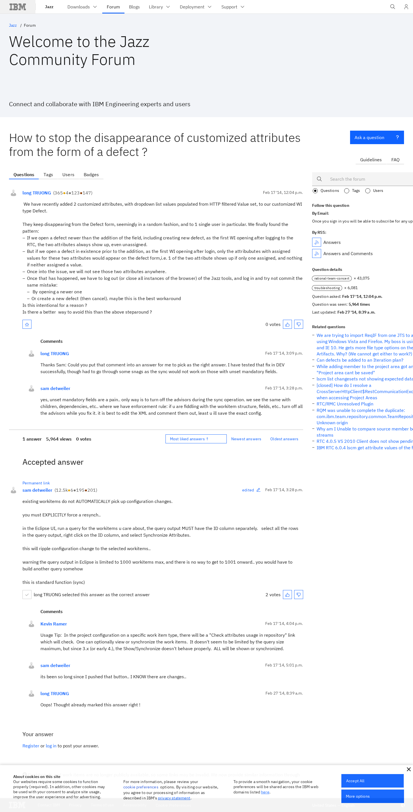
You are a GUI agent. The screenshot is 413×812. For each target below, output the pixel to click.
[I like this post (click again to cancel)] (287, 324)
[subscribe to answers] (316, 242)
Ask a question (369, 137)
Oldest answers (284, 438)
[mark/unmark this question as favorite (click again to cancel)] (26, 324)
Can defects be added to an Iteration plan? (360, 360)
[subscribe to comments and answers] (316, 253)
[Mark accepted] (26, 594)
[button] (409, 769)
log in (51, 746)
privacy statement (174, 797)
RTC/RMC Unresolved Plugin (345, 404)
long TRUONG (36, 193)
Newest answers (246, 438)
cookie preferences (140, 787)
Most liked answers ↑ (189, 438)
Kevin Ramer (53, 624)
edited (248, 490)
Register (30, 746)
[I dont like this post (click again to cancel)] (298, 324)
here (265, 792)
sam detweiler (55, 388)
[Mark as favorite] (26, 324)
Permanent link (36, 483)
